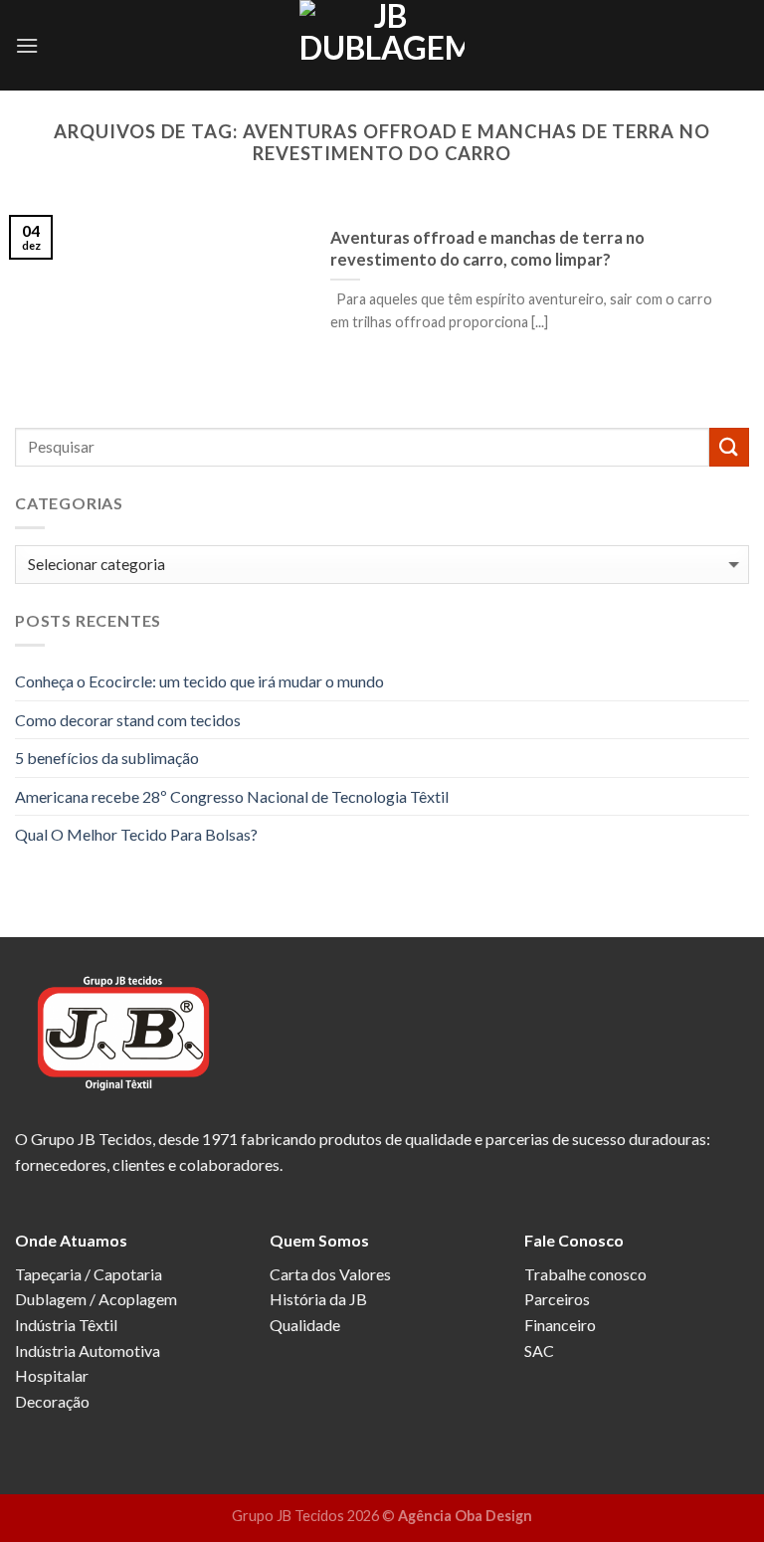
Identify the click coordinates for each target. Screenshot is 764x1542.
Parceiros (557, 1298)
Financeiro (560, 1324)
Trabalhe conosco (585, 1273)
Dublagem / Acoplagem (96, 1298)
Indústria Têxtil (66, 1324)
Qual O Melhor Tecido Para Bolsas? (136, 834)
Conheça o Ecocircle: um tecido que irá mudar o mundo (199, 681)
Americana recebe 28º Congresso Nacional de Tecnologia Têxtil (232, 796)
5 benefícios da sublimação (107, 757)
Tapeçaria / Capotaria (88, 1273)
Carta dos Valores (330, 1273)
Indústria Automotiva (87, 1350)
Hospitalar (52, 1375)
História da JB (318, 1298)
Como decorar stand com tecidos (128, 719)
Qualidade (305, 1324)
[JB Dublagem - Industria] (382, 45)
